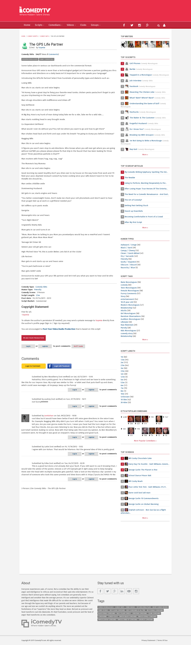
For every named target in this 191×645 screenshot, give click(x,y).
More (144, 155)
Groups (95, 25)
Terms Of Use (162, 640)
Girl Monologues (128, 313)
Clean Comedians (154, 613)
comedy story (127, 333)
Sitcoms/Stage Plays (144, 607)
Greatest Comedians (146, 620)
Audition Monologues (130, 319)
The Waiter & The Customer (142, 118)
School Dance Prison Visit (140, 475)
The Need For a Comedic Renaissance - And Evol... (147, 194)
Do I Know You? (137, 129)
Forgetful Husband (138, 123)
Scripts (38, 25)
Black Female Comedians (106, 613)
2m (122, 362)
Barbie (132, 69)
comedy (124, 285)
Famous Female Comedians (147, 616)
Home (27, 25)
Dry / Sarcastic (127, 256)
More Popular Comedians (145, 441)
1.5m (123, 360)
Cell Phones (135, 63)
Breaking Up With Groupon (142, 135)
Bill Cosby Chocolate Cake (140, 458)
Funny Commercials (47, 59)
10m (122, 394)
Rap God (133, 149)
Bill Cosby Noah (136, 481)
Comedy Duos (113, 616)
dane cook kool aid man (139, 492)
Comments (53, 54)
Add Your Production (34, 338)
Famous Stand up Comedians (127, 620)
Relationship (126, 308)
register (45, 346)
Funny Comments (129, 293)
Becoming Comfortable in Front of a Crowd (144, 216)
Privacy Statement (148, 640)
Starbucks (134, 112)
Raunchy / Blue (128, 267)
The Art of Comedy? (133, 200)
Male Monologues (129, 282)
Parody (124, 328)
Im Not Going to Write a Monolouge (146, 140)
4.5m (123, 377)
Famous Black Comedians (128, 616)
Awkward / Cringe (129, 245)
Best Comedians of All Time (135, 610)
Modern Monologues (30, 59)
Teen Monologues (129, 288)
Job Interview (135, 80)
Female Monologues (130, 290)
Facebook (134, 86)
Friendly (37, 289)
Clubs (83, 25)
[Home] (36, 10)
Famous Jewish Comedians (107, 620)
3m (122, 368)
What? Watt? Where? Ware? (142, 98)
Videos (70, 25)
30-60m (124, 402)
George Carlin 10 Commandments (144, 498)
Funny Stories (103, 610)
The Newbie (130, 177)
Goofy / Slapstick (128, 262)
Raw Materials (127, 325)
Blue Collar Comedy (124, 613)
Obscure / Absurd (129, 265)
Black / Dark (126, 247)
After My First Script (133, 222)
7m (122, 388)
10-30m (124, 399)
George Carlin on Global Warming (144, 504)
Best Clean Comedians (117, 610)
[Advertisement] (116, 12)
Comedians (55, 25)
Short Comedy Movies (160, 607)
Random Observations (131, 316)
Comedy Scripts (32, 36)
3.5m (123, 371)
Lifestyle (124, 322)
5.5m (123, 382)
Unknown (125, 397)
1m (122, 357)
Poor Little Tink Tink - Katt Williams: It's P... (147, 487)
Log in (28, 346)
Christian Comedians (139, 613)
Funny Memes (130, 607)
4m (122, 374)
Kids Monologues (128, 330)
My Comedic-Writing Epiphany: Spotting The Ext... (146, 172)
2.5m (38, 295)
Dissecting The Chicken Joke (142, 92)
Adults (124, 310)
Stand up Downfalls (134, 211)
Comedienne (102, 616)
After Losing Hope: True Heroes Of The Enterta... (146, 188)
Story (123, 296)
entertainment (127, 299)
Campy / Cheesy (128, 250)
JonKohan (49, 415)
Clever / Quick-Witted (130, 253)
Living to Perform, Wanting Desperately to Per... (146, 183)
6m (122, 385)
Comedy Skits (44, 36)
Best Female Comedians (155, 610)
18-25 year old (127, 302)
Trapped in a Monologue (141, 75)
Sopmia (42, 47)
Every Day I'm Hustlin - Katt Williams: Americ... (149, 464)
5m (122, 379)
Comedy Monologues (105, 607)
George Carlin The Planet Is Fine (143, 470)
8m (122, 391)
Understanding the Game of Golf (144, 103)
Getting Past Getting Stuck (136, 205)
